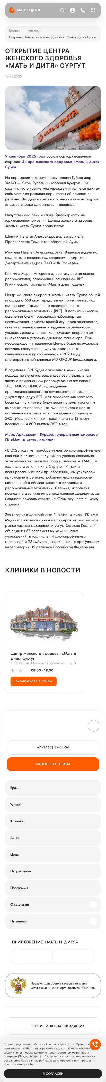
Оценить (88, 988)
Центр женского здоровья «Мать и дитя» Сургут (43, 656)
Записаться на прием (33, 681)
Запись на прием (53, 764)
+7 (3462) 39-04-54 (83, 10)
